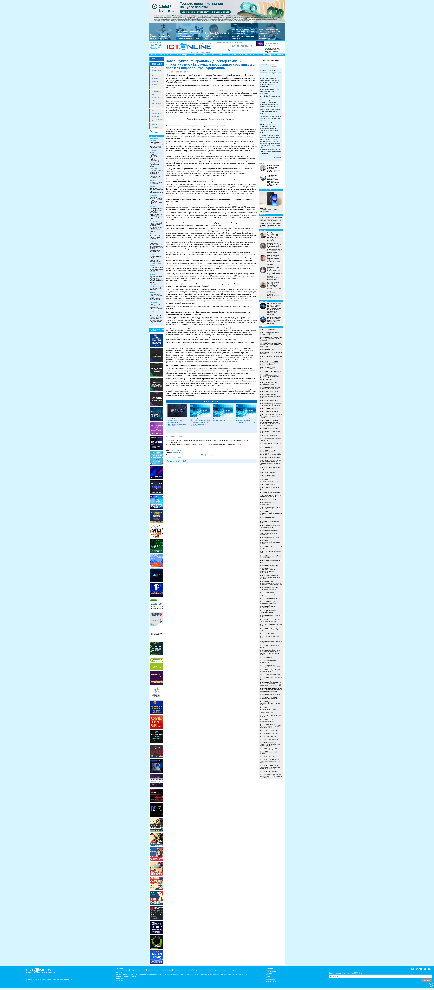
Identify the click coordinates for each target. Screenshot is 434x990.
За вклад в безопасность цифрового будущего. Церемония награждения (268, 570)
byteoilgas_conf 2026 (274, 598)
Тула (151, 234)
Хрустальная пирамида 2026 (268, 661)
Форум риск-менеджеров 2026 (267, 503)
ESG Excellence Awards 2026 (271, 678)
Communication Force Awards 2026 (270, 439)
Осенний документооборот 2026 (267, 720)
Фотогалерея (254, 54)
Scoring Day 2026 (272, 530)
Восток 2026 (271, 472)
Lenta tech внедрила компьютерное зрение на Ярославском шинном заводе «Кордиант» (156, 174)
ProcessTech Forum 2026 (270, 488)
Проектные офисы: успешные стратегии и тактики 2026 (270, 703)
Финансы (155, 107)
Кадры (154, 100)
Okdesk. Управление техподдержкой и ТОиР (270, 526)
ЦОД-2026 (270, 349)
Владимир (153, 221)
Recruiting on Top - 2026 (269, 629)
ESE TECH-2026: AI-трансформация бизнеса (270, 620)
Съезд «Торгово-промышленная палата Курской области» (270, 542)
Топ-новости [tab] (275, 66)
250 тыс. (156, 45)
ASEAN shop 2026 (273, 436)
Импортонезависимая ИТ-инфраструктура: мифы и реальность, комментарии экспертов (274, 320)
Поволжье (269, 973)
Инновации (155, 116)
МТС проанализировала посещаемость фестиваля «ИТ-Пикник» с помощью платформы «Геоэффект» (270, 150)
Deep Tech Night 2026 (274, 372)
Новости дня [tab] (263, 66)
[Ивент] (156, 340)
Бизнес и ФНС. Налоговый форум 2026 (268, 611)
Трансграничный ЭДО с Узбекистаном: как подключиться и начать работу (271, 344)
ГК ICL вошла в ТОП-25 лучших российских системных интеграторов (245, 420)
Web (153, 110)
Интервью (169, 54)
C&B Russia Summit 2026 (270, 432)
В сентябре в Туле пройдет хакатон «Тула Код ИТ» (156, 237)
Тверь (152, 180)
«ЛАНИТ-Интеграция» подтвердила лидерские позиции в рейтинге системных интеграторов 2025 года (176, 422)
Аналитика (161, 54)
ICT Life (183, 970)
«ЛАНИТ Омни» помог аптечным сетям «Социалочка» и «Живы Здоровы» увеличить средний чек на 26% (204, 444)
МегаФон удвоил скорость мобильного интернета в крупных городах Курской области (155, 259)
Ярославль (154, 169)
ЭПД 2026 (270, 633)
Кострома (153, 314)
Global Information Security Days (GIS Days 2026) (269, 588)
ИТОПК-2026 (271, 518)
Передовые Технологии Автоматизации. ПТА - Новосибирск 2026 (271, 726)
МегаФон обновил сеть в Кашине (156, 183)
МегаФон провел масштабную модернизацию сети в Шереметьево (269, 91)
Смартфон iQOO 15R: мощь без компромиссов (270, 210)
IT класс (196, 54)
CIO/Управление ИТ (157, 120)
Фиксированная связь (157, 74)
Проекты (189, 54)
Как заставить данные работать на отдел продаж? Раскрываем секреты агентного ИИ (271, 462)
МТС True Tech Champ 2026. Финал (271, 716)
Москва (268, 970)
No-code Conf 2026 (273, 484)
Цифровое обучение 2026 (270, 561)
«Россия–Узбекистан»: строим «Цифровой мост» (271, 496)
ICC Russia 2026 (272, 391)
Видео (246, 54)
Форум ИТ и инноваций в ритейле (271, 352)
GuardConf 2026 (272, 756)
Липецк (152, 266)
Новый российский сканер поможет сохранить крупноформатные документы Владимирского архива (156, 227)
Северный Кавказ (271, 981)
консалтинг (197, 455)
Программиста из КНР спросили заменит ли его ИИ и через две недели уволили (270, 118)
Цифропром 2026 (272, 749)
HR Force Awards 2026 (274, 454)
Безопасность (156, 113)
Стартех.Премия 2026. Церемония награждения (271, 444)
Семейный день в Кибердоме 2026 (269, 333)
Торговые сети (156, 88)
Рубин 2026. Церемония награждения (268, 476)
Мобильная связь (157, 70)
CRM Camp (270, 448)
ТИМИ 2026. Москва (273, 457)
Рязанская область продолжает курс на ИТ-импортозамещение (156, 190)
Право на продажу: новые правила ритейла (270, 602)
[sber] (217, 11)
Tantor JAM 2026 (272, 428)
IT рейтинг (219, 54)
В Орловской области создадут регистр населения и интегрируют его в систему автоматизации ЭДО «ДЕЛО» (156, 247)
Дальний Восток (270, 979)
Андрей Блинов (180, 72)
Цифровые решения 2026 (270, 615)
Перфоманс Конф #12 (274, 411)
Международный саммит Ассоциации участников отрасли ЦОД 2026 (270, 744)
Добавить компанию (271, 61)
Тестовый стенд (230, 54)
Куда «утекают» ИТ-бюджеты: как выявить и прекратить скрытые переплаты (162, 36)
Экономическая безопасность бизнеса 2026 (269, 480)
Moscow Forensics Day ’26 (271, 357)
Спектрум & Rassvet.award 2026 (267, 368)
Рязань (152, 186)
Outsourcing (155, 97)
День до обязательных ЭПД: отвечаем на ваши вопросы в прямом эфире (271, 338)
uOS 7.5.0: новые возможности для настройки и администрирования (269, 363)
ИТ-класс (262, 163)
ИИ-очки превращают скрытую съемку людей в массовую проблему (270, 111)
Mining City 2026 (272, 733)
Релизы (240, 54)
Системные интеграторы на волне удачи (222, 419)
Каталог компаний (277, 54)
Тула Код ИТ (271, 451)
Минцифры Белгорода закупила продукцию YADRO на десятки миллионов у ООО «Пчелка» (156, 200)
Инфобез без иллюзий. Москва (271, 547)
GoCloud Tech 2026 (273, 674)
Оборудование (156, 91)
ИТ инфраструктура (207, 455)
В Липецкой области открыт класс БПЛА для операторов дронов (156, 270)
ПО (153, 94)
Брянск (152, 274)
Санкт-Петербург (271, 971)
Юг (267, 978)
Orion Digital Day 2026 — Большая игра (270, 670)
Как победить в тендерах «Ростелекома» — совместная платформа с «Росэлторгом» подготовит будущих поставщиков (270, 82)
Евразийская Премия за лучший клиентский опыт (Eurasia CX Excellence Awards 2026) (270, 652)
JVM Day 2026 (271, 329)
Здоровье (155, 127)
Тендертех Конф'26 (273, 492)
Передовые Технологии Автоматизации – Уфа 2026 (271, 513)
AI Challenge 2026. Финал (269, 646)
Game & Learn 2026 (273, 694)
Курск (152, 254)
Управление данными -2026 (270, 552)
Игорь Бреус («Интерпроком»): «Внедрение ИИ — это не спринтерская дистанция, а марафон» (217, 35)
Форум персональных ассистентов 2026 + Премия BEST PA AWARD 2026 (271, 776)
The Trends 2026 (272, 737)
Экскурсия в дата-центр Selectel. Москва (269, 383)
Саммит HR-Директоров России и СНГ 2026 (270, 666)
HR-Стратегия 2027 (273, 408)
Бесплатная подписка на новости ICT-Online (345, 973)
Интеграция (155, 78)
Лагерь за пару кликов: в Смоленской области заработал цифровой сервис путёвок (156, 308)
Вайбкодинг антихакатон (267, 606)
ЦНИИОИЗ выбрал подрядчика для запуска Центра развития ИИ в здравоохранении (270, 98)
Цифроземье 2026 (273, 538)
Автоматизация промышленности (157, 63)
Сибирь (268, 976)
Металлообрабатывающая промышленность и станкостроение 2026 (268, 711)
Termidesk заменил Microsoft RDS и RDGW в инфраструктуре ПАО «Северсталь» (270, 225)
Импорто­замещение (155, 59)
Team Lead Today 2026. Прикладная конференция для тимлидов (271, 416)
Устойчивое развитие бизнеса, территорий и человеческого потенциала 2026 (270, 683)
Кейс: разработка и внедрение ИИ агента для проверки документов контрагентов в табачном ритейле (271, 219)
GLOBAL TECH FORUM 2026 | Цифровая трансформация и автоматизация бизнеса (271, 689)
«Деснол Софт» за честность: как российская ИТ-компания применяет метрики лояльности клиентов (200, 422)
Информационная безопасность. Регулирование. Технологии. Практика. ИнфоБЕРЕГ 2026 (270, 377)
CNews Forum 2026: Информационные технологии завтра (270, 761)
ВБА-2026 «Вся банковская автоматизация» (269, 698)
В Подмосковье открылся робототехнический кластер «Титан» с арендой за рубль (156, 144)
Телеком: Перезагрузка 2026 (271, 625)
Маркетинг (155, 84)
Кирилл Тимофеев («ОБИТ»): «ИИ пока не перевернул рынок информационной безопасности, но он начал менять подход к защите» (274, 260)
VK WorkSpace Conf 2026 (270, 521)
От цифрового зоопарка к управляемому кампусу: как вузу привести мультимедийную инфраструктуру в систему (188, 34)
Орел (152, 241)
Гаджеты (154, 124)
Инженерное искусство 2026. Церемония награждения (271, 404)
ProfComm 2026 (272, 771)
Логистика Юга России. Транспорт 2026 (271, 556)
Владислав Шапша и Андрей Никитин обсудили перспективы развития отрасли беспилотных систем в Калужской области (156, 213)
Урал (267, 974)
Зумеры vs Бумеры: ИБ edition (271, 468)
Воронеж (153, 150)
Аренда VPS (119, 980)
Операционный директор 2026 (268, 752)
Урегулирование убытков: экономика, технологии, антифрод (270, 577)
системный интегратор (185, 455)
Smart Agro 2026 (272, 730)
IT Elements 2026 (272, 401)
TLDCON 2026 (271, 500)
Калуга (152, 207)
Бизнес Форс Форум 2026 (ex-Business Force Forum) (270, 508)
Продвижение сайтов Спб (176, 461)
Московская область (154, 139)
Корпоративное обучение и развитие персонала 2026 (270, 396)
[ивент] (156, 957)
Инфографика (265, 54)
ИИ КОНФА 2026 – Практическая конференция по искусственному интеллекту (270, 767)
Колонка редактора (272, 43)
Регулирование (156, 103)
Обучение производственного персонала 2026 (270, 594)
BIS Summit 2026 (272, 565)
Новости (153, 54)
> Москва (207, 52)
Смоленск (153, 302)
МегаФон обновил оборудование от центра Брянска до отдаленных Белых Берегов (156, 279)
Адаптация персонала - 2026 (271, 641)
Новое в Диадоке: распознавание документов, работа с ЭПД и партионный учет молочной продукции (271, 423)
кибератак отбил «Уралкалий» (155, 47)
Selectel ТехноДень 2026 (270, 637)
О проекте (29, 975)
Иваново (153, 285)
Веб (182, 974)
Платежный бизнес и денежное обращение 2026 (270, 387)
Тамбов (152, 292)
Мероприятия (180, 54)
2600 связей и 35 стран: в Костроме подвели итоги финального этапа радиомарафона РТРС (156, 319)
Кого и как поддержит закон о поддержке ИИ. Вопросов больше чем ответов (272, 50)
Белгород (153, 195)
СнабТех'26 (271, 658)
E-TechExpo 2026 (272, 740)
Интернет (155, 67)
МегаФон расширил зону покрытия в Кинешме (156, 288)
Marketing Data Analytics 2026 (268, 534)
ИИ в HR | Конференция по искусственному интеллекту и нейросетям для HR (271, 583)
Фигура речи (201, 970)
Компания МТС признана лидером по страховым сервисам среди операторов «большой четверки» (270, 73)
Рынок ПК (155, 81)
